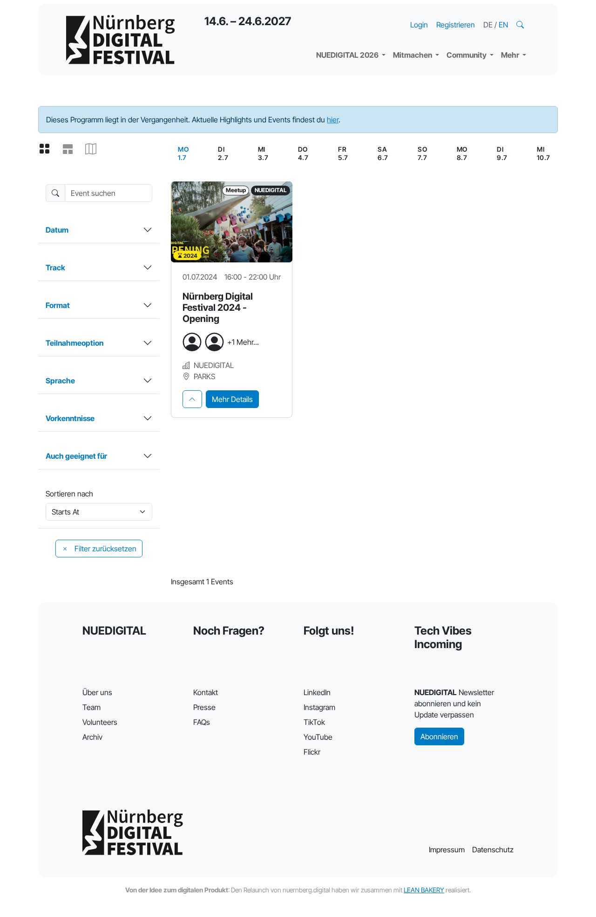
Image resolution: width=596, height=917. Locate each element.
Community (467, 55)
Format (58, 305)
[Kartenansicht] (94, 149)
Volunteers (99, 722)
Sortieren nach (69, 493)
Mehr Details (232, 399)
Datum (57, 229)
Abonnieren (439, 736)
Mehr (511, 55)
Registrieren (455, 24)
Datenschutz (493, 849)
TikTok (314, 722)
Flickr (312, 751)
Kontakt (205, 692)
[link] (183, 153)
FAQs (201, 722)
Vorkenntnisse (70, 418)
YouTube (318, 737)
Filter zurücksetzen (104, 548)
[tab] (192, 399)
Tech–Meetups (479, 14)
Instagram (319, 707)
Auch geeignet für (76, 456)
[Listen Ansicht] (71, 149)
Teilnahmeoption (74, 343)
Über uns (97, 692)
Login (419, 24)
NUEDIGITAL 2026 (348, 55)
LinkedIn (317, 692)
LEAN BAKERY (424, 890)
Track (55, 267)
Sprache (60, 380)
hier (333, 119)
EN (503, 24)
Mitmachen (413, 55)
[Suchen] (521, 24)
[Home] (120, 39)
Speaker (338, 32)
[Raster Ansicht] (48, 149)
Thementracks (349, 14)
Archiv (92, 737)
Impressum (447, 849)
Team (91, 707)
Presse (204, 707)
